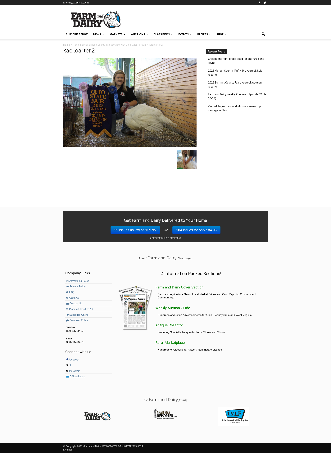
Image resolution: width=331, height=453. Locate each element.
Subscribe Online (78, 315)
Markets (116, 34)
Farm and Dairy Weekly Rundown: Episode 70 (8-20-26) (237, 96)
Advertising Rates (79, 281)
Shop (220, 34)
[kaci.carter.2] (130, 145)
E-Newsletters (77, 376)
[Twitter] (265, 2)
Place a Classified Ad (80, 309)
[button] (263, 34)
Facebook (73, 359)
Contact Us (75, 303)
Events (183, 34)
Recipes (202, 34)
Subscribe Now (77, 34)
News (97, 34)
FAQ (71, 292)
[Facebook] (259, 2)
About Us (73, 298)
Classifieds (162, 34)
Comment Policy (78, 320)
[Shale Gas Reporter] (165, 418)
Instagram (74, 371)
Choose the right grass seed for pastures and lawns (236, 60)
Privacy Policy (77, 286)
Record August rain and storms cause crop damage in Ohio (234, 108)
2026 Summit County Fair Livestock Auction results (235, 84)
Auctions (138, 34)
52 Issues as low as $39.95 (135, 230)
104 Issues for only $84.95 (196, 230)
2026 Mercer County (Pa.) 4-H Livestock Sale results (235, 72)
